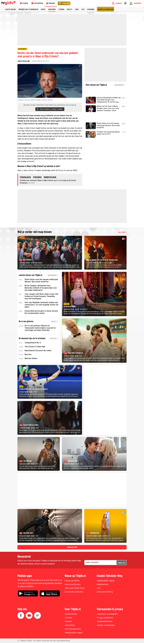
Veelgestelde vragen (106, 581)
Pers (99, 588)
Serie (77, 9)
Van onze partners (73, 629)
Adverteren (70, 625)
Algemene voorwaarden (107, 614)
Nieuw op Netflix (72, 581)
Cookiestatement (104, 621)
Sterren (61, 9)
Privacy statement (105, 618)
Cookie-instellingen (106, 625)
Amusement (52, 9)
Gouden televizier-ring (106, 9)
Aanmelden (121, 563)
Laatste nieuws (10, 9)
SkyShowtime (71, 614)
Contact (68, 618)
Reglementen (103, 584)
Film (82, 9)
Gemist (43, 9)
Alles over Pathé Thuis (75, 588)
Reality (69, 9)
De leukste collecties (74, 592)
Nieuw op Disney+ (73, 584)
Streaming (90, 9)
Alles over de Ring (105, 592)
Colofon (68, 621)
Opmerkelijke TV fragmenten (28, 9)
